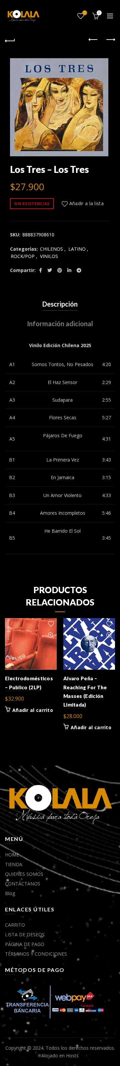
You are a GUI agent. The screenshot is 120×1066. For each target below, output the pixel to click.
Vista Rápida (51, 635)
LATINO (77, 249)
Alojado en (53, 1055)
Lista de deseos (85, 13)
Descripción (60, 304)
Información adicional (60, 324)
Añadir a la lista (86, 203)
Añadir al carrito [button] (32, 710)
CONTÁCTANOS (22, 883)
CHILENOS (51, 249)
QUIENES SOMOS (24, 874)
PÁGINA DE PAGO (24, 944)
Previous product (93, 40)
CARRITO (15, 925)
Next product (110, 40)
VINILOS (49, 256)
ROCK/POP (23, 256)
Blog (10, 893)
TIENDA (13, 864)
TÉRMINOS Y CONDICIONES (36, 954)
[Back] (10, 40)
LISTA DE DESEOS (25, 934)
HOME (12, 855)
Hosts (72, 1055)
